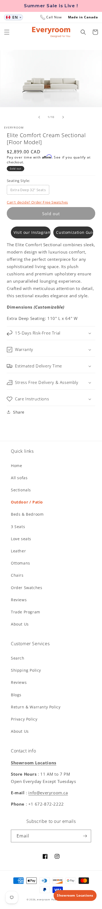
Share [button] (18, 412)
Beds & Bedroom (27, 514)
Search (17, 658)
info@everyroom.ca (48, 792)
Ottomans (20, 563)
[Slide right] (63, 117)
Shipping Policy (26, 670)
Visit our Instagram (32, 232)
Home (16, 465)
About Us (20, 624)
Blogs (16, 694)
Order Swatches (26, 587)
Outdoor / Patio (27, 502)
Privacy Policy (24, 719)
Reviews (19, 599)
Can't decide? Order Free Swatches (37, 202)
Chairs (17, 575)
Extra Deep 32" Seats (28, 189)
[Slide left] (39, 117)
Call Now (54, 17)
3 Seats (18, 526)
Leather (18, 550)
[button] (7, 32)
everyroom (43, 899)
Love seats (21, 538)
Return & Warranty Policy (35, 706)
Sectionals (21, 489)
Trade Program (25, 611)
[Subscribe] (85, 836)
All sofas (19, 477)
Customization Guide (74, 232)
